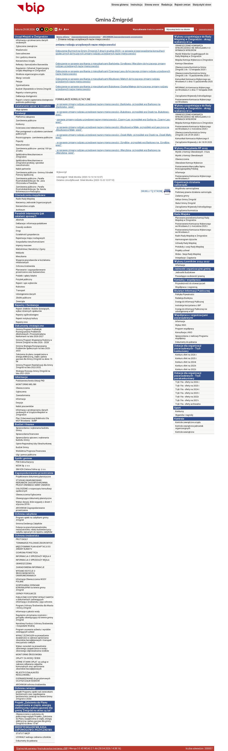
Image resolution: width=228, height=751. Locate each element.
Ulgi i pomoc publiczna (26, 455)
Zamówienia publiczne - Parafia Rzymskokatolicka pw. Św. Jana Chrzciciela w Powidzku (30, 180)
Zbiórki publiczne (23, 298)
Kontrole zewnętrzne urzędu (188, 422)
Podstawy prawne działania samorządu (193, 192)
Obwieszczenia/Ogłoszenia (28, 495)
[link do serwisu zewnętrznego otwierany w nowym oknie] (31, 8)
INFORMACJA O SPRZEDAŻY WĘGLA (32, 560)
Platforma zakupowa (25, 117)
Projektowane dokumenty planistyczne (33, 477)
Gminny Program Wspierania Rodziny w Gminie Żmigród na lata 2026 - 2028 (34, 341)
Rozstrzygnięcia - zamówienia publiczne (34, 137)
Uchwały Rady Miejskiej (185, 243)
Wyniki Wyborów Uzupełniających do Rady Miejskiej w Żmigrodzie (191, 55)
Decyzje (19, 403)
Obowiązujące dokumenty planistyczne (33, 498)
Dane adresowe (23, 53)
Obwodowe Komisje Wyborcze (188, 163)
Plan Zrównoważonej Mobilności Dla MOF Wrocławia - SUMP (32, 419)
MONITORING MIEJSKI (26, 384)
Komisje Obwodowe (184, 63)
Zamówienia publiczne (26, 120)
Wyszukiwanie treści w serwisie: (148, 29)
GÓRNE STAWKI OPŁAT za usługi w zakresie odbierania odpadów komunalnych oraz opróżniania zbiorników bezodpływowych (32, 665)
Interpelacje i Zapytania (185, 258)
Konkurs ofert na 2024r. (185, 362)
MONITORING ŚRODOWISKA (29, 654)
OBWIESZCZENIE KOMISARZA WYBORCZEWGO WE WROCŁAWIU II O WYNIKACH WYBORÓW (192, 47)
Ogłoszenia (21, 392)
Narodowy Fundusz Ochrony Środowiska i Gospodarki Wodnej (34, 624)
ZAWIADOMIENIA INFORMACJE (30, 567)
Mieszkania (21, 256)
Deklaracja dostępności (26, 96)
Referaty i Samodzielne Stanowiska (32, 64)
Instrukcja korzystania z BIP (188, 305)
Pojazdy (19, 141)
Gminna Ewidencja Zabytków (29, 523)
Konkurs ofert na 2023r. (185, 366)
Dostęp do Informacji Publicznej (189, 302)
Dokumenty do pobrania (26, 741)
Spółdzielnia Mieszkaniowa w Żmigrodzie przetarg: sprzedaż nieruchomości (30, 162)
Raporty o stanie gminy (26, 92)
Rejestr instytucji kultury (27, 318)
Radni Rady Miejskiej (25, 199)
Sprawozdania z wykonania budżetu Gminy (32, 429)
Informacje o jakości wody (28, 611)
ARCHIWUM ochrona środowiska (31, 684)
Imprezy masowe (23, 245)
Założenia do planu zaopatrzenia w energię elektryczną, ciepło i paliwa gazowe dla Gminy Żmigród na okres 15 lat (34, 358)
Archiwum (20, 210)
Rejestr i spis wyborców (26, 283)
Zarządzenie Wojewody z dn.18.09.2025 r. (193, 143)
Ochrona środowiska (25, 266)
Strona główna (119, 4)
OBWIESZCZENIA (24, 563)
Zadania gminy (182, 196)
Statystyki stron (202, 4)
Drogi (18, 231)
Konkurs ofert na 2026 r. (186, 355)
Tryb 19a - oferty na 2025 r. (187, 386)
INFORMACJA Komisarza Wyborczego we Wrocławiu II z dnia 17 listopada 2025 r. (193, 89)
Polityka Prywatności (184, 294)
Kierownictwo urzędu (25, 206)
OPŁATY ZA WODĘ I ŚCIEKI (28, 658)
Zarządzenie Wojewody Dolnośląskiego (193, 96)
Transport (20, 290)
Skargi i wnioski (23, 78)
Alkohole (20, 220)
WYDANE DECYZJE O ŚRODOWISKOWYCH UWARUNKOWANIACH (26, 573)
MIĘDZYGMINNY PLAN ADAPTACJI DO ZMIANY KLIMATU (33, 547)
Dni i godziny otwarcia (26, 57)
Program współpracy (184, 329)
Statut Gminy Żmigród (185, 203)
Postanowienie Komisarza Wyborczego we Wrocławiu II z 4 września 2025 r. (193, 127)
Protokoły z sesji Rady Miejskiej (189, 247)
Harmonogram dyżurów (186, 239)
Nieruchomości (23, 145)
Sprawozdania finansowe (27, 434)
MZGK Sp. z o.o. (23, 466)
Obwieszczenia (23, 388)
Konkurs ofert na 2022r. (185, 369)
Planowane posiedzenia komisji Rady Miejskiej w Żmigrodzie (192, 219)
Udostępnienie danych (26, 294)
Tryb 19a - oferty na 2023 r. (187, 393)
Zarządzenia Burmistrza (186, 210)
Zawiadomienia (23, 395)
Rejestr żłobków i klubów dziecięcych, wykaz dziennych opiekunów (33, 310)
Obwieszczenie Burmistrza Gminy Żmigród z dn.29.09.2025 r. (190, 133)
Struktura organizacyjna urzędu (30, 74)
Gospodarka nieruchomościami (30, 242)
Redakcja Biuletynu (184, 298)
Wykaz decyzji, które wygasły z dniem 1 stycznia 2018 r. (34, 503)
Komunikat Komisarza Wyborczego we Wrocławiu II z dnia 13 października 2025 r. (194, 81)
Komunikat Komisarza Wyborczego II (192, 138)
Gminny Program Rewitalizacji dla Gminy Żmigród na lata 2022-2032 (34, 366)
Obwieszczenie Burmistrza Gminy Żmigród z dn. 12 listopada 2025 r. (191, 68)
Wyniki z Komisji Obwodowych (189, 155)
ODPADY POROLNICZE (26, 593)
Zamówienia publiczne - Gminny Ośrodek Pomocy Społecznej (34, 173)
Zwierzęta (20, 301)
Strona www (152, 4)
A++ (66, 29)
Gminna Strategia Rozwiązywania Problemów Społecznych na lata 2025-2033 (33, 348)
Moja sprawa (22, 109)
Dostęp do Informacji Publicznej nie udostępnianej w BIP (191, 310)
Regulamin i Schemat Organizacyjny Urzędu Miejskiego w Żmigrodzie (32, 69)
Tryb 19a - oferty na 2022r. (187, 397)
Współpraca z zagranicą (186, 287)
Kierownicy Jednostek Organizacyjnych (33, 202)
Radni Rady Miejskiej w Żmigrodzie (191, 236)
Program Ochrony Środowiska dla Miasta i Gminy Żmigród (34, 606)
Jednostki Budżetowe (185, 272)
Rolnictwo (20, 287)
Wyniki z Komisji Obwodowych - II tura (192, 152)
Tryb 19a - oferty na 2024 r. (187, 389)
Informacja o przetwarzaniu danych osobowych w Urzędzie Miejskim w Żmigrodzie (32, 412)
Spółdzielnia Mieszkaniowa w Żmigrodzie (29, 155)
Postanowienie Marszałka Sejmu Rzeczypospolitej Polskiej (190, 167)
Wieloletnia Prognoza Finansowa (31, 451)
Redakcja (166, 4)
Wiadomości (21, 50)
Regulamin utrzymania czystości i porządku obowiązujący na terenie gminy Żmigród (34, 617)
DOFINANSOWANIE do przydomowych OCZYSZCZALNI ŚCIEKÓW (33, 679)
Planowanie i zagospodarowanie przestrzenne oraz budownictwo (30, 271)
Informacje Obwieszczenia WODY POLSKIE (31, 580)
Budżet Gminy (22, 447)
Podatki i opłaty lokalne (26, 276)
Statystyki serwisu (26, 748)
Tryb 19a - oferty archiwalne (187, 404)
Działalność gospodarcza (27, 234)
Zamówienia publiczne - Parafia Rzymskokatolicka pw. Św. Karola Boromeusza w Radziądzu (31, 189)
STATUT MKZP (23, 733)
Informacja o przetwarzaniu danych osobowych (32, 41)
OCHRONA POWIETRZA (27, 552)
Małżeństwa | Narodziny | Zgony (30, 249)
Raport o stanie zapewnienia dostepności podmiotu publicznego (34, 101)
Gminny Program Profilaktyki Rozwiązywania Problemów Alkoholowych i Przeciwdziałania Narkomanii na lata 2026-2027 (31, 333)
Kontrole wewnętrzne (184, 432)
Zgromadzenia (22, 85)
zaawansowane (206, 29)
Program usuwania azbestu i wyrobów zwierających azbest (33, 630)
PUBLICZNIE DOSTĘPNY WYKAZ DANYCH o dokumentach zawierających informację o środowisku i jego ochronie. (34, 599)
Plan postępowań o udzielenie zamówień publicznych (34, 132)
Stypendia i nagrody (184, 415)
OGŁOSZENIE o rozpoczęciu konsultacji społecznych (34, 490)
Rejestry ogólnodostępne (27, 315)
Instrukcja (136, 4)
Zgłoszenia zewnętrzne (26, 46)
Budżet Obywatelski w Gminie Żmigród (33, 89)
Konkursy (20, 124)
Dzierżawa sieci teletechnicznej (30, 128)
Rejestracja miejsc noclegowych (30, 238)
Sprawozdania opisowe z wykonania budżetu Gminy (32, 439)
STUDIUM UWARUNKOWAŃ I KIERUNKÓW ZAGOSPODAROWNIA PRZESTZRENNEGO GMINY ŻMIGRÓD (33, 482)
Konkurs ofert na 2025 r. (186, 358)
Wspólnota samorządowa (187, 188)
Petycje (19, 81)
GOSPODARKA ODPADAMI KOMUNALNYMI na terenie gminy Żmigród (30, 587)
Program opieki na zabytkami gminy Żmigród (32, 518)
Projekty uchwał (182, 250)
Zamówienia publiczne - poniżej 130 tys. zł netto (34, 149)
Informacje (21, 399)
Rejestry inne (22, 322)
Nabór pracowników (25, 406)
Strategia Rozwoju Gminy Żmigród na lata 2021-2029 (33, 372)
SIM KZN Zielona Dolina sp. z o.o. (31, 469)
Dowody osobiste (24, 227)
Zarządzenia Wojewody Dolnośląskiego (193, 207)
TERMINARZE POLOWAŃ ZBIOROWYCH (34, 543)
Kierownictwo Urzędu (25, 61)
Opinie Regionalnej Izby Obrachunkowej (33, 444)
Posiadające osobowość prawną (190, 276)
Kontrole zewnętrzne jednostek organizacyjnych (189, 427)
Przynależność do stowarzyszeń (190, 283)
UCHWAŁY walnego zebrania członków (33, 737)
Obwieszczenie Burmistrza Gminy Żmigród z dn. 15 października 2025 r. (192, 74)
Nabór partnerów (23, 169)
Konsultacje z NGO (183, 332)
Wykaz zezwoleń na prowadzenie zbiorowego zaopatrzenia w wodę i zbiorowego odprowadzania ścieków (32, 648)
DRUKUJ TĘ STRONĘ (152, 191)
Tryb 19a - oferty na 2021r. (187, 400)
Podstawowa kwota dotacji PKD (30, 381)
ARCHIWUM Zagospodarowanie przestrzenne (30, 509)
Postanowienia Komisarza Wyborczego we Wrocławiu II (193, 177)
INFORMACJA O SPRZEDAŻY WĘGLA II (33, 556)
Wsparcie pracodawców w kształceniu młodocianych (33, 261)
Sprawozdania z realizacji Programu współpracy (191, 337)
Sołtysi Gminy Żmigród (185, 199)
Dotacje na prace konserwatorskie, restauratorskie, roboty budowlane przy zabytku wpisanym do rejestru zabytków (34, 529)
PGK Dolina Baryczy (25, 462)
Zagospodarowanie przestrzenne (85, 37)
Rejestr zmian (182, 4)
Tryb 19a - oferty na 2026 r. (187, 382)
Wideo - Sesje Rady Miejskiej (188, 254)
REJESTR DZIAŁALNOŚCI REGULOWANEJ (27, 673)
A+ (60, 29)
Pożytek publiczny (24, 279)
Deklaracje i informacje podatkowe (31, 223)
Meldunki (20, 253)
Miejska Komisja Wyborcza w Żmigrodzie (194, 60)
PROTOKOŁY (22, 539)
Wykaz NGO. (180, 325)
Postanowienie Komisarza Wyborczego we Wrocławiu (193, 100)
